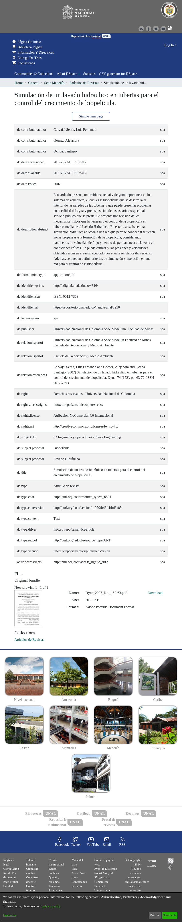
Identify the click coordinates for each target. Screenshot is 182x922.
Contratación (11, 868)
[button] (169, 28)
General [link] (33, 83)
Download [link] (155, 593)
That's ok (169, 915)
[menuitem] (68, 73)
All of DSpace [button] (67, 74)
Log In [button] (169, 45)
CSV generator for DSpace (118, 74)
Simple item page (91, 116)
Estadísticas (56, 890)
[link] (29, 639)
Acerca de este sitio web (135, 890)
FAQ (74, 868)
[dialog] (91, 907)
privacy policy (51, 906)
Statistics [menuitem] (89, 74)
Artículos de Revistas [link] (84, 83)
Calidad (8, 886)
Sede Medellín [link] (54, 83)
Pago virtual (10, 881)
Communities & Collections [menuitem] (33, 74)
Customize (9, 915)
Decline (154, 915)
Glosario (77, 886)
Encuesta (54, 886)
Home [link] (19, 83)
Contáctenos (79, 881)
